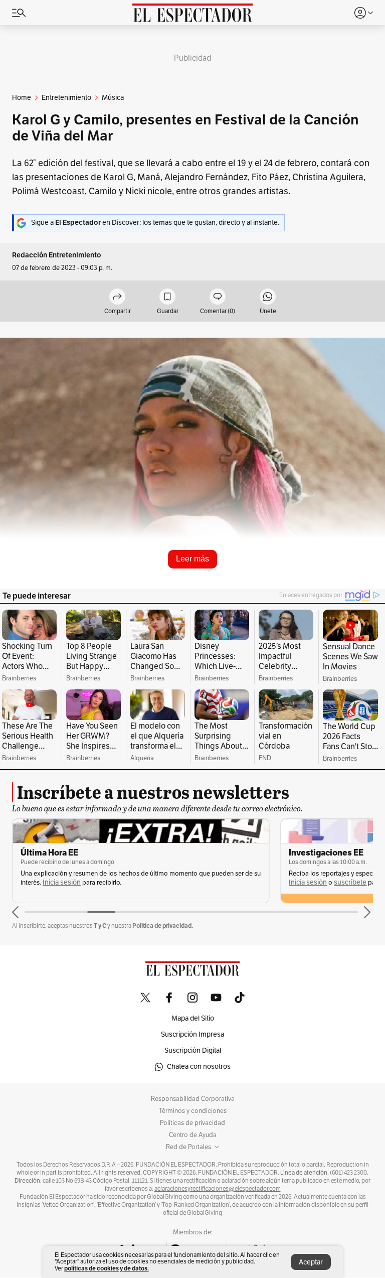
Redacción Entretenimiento (56, 255)
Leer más (192, 558)
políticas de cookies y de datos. (106, 1268)
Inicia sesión (62, 882)
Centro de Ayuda (193, 1135)
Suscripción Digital (192, 1050)
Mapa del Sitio (192, 1018)
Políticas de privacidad (192, 1122)
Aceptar (311, 1262)
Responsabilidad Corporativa (193, 1098)
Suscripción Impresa (192, 1034)
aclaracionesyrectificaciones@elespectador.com (217, 1188)
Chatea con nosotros (199, 1066)
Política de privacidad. (162, 925)
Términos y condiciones (193, 1110)
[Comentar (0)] (218, 297)
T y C (100, 925)
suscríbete (350, 882)
